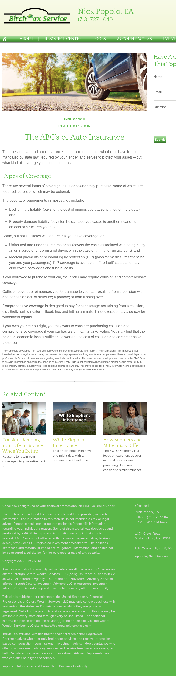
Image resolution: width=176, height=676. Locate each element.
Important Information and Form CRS (29, 666)
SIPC (81, 579)
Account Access (134, 39)
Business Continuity (73, 666)
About (26, 39)
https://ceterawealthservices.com (67, 625)
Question (160, 107)
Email (158, 92)
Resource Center (63, 39)
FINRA (72, 579)
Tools (99, 39)
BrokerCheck (105, 506)
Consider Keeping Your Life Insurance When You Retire (22, 445)
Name (158, 76)
